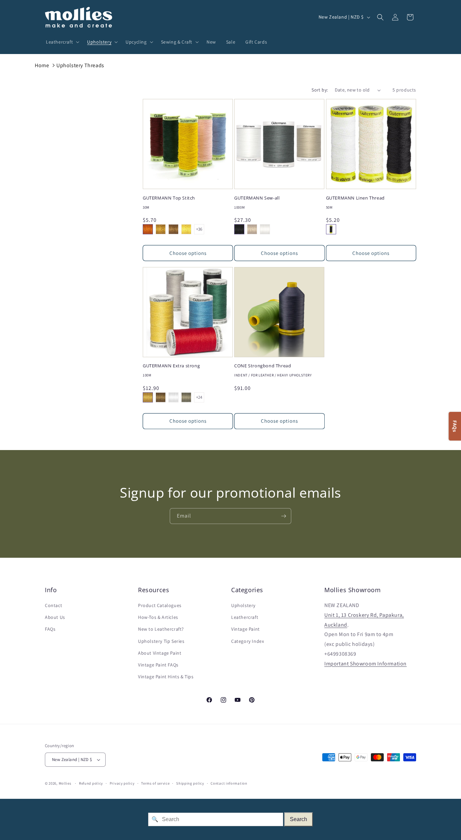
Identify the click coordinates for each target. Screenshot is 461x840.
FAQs (50, 629)
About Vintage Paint (159, 653)
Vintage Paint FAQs (158, 665)
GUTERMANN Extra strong (171, 366)
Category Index (247, 641)
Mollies (65, 783)
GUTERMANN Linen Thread (355, 198)
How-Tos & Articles (158, 617)
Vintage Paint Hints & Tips (166, 677)
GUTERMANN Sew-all (256, 198)
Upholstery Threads (80, 65)
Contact (53, 605)
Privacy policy (122, 783)
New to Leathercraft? (161, 629)
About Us (55, 617)
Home (42, 65)
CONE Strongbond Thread (262, 366)
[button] (61, 42)
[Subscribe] (283, 516)
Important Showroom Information (365, 663)
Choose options (188, 253)
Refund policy (91, 783)
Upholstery (243, 605)
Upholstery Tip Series (161, 641)
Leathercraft (244, 617)
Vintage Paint (245, 629)
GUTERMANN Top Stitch (169, 198)
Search (298, 819)
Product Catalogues (160, 605)
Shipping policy (190, 783)
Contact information (229, 783)
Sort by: (319, 90)
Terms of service (155, 783)
